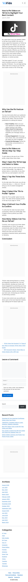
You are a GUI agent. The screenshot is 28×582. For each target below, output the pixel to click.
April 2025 (5, 520)
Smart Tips (5, 554)
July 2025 (4, 513)
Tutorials (4, 563)
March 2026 (5, 494)
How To (4, 542)
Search (4, 404)
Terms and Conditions (10, 575)
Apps (3, 535)
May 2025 (4, 517)
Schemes (4, 552)
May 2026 (5, 490)
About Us (10, 577)
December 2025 (6, 501)
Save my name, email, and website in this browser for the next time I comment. (14, 389)
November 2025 (6, 504)
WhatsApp (5, 566)
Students (4, 556)
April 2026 (5, 492)
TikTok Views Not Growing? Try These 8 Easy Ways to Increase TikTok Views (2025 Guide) (14, 345)
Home (9, 572)
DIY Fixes (4, 540)
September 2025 (6, 508)
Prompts (4, 549)
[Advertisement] (14, 89)
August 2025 (5, 510)
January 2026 (6, 499)
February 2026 (6, 497)
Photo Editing (5, 547)
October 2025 (6, 506)
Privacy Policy (16, 572)
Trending (4, 561)
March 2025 (5, 522)
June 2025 (5, 515)
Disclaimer (20, 575)
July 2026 (4, 487)
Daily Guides (5, 538)
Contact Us (17, 577)
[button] (22, 3)
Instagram (4, 545)
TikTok (4, 559)
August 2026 (5, 485)
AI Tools (4, 533)
